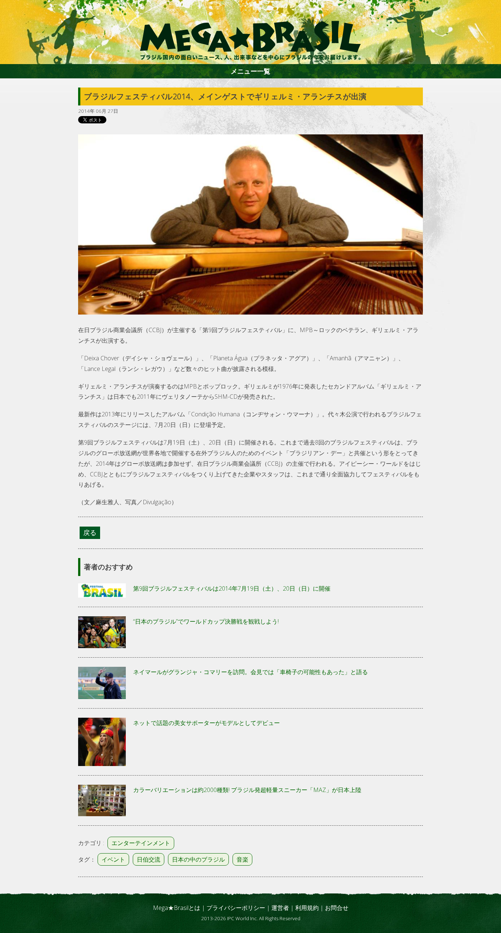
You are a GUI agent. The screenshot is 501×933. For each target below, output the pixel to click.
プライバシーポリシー (235, 908)
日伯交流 (148, 859)
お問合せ (336, 908)
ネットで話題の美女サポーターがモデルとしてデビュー (206, 723)
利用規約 (307, 908)
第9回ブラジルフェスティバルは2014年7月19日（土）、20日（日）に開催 (231, 588)
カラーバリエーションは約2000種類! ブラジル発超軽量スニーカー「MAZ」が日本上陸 (247, 790)
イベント (113, 859)
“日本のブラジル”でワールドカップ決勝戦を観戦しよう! (206, 621)
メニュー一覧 (250, 71)
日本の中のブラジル (198, 859)
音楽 (242, 859)
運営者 (280, 908)
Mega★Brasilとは (176, 908)
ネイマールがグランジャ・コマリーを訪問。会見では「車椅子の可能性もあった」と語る (250, 672)
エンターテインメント (140, 843)
